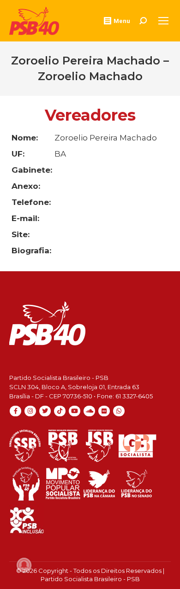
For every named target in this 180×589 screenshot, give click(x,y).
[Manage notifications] (24, 565)
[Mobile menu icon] (163, 21)
